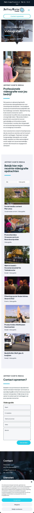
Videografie (22, 182)
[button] (31, 482)
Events (6, 301)
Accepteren (17, 500)
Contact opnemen (17, 16)
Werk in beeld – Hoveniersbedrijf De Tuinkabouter (12, 267)
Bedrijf (6, 273)
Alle (7, 182)
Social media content (10, 211)
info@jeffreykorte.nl (13, 2)
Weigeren (17, 504)
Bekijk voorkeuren (17, 509)
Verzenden (23, 443)
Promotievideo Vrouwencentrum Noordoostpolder (11, 237)
